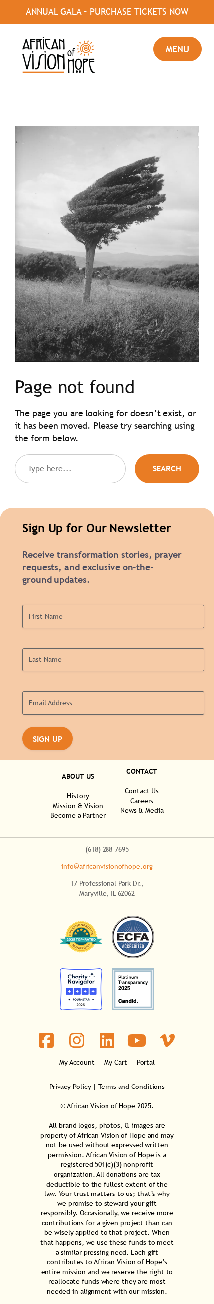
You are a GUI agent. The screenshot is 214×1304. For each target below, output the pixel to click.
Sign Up (47, 738)
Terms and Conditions (131, 1086)
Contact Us (142, 790)
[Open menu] (177, 49)
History (78, 795)
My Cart (115, 1062)
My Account (77, 1062)
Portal (146, 1062)
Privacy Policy (70, 1086)
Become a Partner (77, 815)
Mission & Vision (78, 805)
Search (167, 468)
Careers (141, 800)
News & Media (142, 810)
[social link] (46, 1040)
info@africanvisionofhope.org (106, 866)
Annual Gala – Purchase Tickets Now (107, 12)
